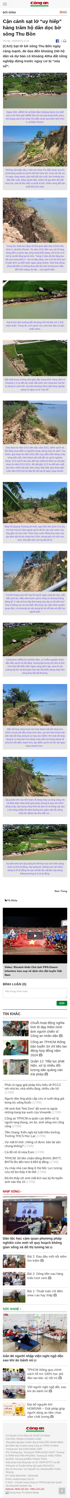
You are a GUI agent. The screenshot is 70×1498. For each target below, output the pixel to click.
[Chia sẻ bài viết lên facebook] (57, 41)
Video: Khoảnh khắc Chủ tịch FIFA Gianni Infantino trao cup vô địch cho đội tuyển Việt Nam (33, 971)
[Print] (64, 41)
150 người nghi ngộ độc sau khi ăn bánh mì (46, 1389)
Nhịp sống (11, 1191)
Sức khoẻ (11, 1309)
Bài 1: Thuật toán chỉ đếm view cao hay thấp (45, 1293)
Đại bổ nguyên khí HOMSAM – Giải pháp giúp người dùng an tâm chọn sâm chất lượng (46, 1410)
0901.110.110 (37, 1489)
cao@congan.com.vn (23, 1479)
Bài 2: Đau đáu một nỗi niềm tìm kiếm (47, 1258)
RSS (64, 12)
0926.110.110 (22, 1489)
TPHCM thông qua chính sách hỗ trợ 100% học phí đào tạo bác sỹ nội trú (45, 1374)
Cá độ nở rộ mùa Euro (19, 1152)
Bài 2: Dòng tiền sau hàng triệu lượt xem (45, 1276)
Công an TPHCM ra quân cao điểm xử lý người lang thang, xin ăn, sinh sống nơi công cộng (34, 1122)
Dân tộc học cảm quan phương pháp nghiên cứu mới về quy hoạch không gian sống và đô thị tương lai (32, 1243)
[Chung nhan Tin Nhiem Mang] (22, 1492)
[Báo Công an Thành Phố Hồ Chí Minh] (39, 3)
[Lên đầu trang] (62, 1491)
